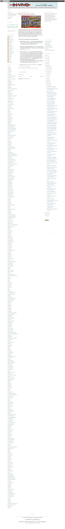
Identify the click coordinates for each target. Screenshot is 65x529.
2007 (47, 214)
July (47, 75)
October (48, 70)
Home (9, 9)
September (48, 71)
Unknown (9, 58)
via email (49, 21)
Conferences (47, 48)
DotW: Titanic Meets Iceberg (51, 86)
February (48, 83)
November (48, 68)
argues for (30, 58)
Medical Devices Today (48, 47)
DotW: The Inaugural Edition (51, 125)
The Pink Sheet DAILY (48, 45)
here (10, 13)
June (48, 76)
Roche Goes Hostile (50, 91)
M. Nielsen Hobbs (11, 48)
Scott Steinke (10, 53)
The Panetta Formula (50, 181)
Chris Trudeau (10, 42)
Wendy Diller (10, 62)
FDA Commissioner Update (51, 165)
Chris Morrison (10, 40)
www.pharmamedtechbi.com (32, 523)
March (48, 81)
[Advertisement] (50, 227)
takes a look (27, 51)
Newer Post (20, 76)
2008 (47, 212)
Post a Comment (21, 74)
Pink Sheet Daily (26, 49)
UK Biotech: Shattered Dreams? (52, 132)
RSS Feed (9, 18)
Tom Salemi (10, 56)
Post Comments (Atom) (26, 78)
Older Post (42, 76)
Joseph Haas (10, 45)
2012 (47, 60)
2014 (47, 56)
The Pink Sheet (47, 44)
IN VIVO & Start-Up (48, 41)
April (48, 80)
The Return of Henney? (50, 198)
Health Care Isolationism (51, 101)
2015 (47, 55)
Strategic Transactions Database (50, 50)
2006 (47, 215)
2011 (47, 62)
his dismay (35, 46)
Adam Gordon (10, 36)
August (48, 73)
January (48, 85)
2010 (47, 63)
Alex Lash (9, 38)
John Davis (9, 43)
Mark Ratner (10, 49)
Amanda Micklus (10, 39)
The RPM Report (47, 42)
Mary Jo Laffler (10, 50)
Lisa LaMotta (10, 46)
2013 (47, 58)
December (48, 66)
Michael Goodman (11, 52)
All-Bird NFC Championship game (31, 64)
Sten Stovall (10, 55)
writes (30, 41)
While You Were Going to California (26, 14)
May (48, 78)
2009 (47, 65)
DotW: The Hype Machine (51, 191)
